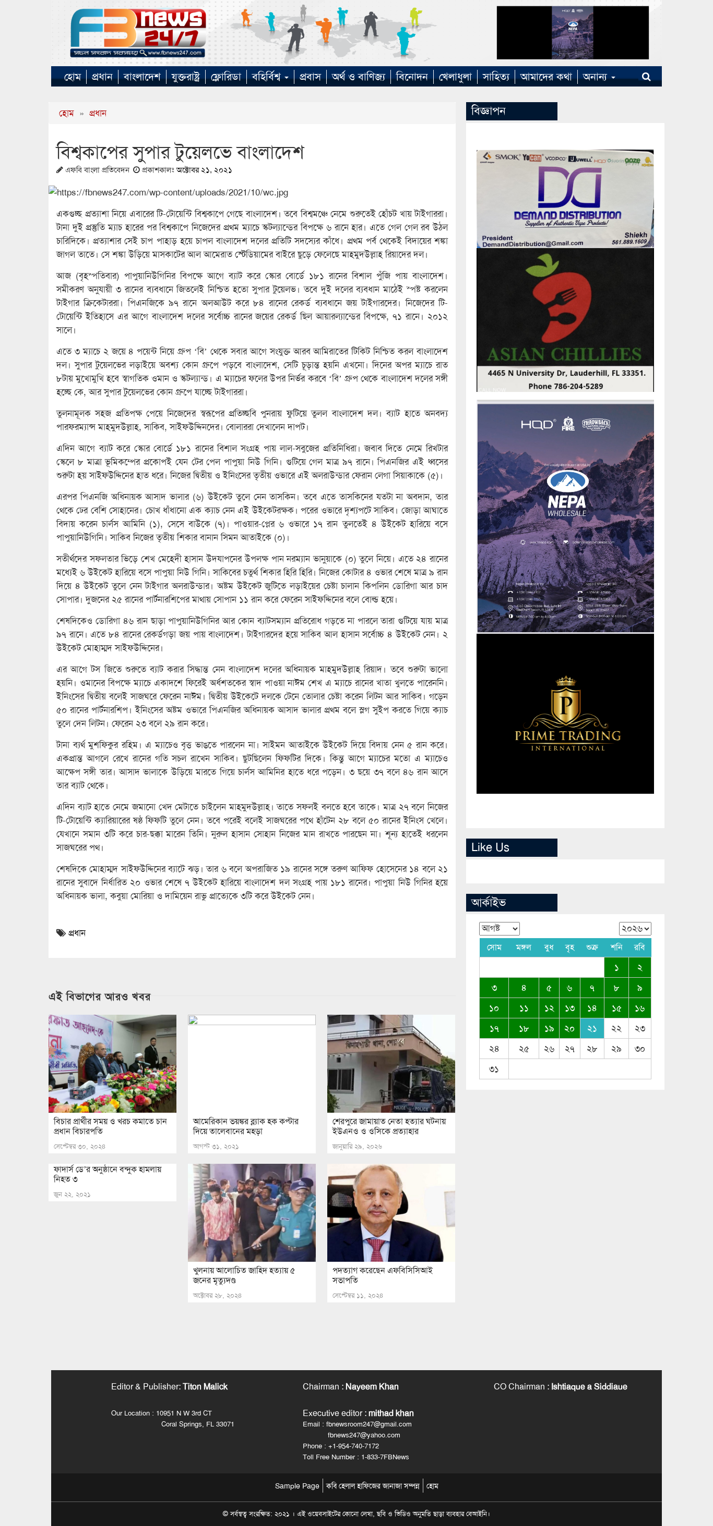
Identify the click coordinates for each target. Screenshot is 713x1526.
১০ (494, 1008)
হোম (72, 76)
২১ (592, 1028)
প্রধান (102, 76)
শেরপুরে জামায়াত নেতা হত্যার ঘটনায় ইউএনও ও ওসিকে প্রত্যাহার (389, 1126)
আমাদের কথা (546, 76)
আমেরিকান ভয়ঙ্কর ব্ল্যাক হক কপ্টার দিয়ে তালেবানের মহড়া (246, 1126)
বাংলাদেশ (142, 76)
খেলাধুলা (455, 76)
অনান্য (596, 76)
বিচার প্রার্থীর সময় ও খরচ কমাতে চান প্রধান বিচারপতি (110, 1126)
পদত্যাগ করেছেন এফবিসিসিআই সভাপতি (382, 1275)
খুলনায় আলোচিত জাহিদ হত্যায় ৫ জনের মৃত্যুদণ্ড (244, 1275)
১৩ (570, 1008)
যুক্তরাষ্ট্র (186, 76)
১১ (524, 1008)
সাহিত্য (496, 76)
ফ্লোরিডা (226, 76)
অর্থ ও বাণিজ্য (358, 76)
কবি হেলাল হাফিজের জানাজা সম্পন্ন (373, 1486)
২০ (569, 1028)
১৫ (617, 1008)
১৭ (494, 1028)
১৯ (549, 1028)
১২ (549, 1008)
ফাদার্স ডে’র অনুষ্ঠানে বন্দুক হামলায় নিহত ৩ (107, 1174)
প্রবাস (310, 76)
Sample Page (297, 1486)
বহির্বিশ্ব (267, 76)
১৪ (592, 1008)
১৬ (640, 1008)
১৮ (524, 1028)
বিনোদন (412, 76)
